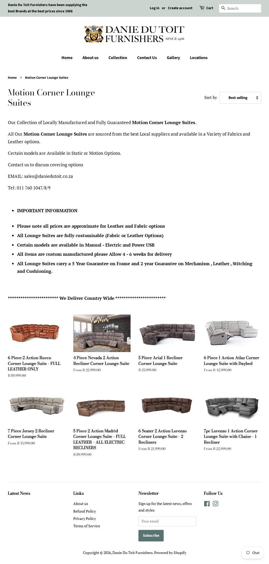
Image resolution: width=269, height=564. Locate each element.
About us (90, 58)
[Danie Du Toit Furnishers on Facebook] (207, 504)
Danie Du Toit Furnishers (132, 552)
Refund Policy (84, 511)
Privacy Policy (84, 518)
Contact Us (147, 58)
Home (67, 58)
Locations (199, 58)
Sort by (210, 97)
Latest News (19, 493)
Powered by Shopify (170, 552)
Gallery (173, 58)
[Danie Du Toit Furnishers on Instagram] (215, 504)
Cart (209, 8)
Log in (154, 8)
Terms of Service (86, 525)
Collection (117, 58)
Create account (180, 8)
